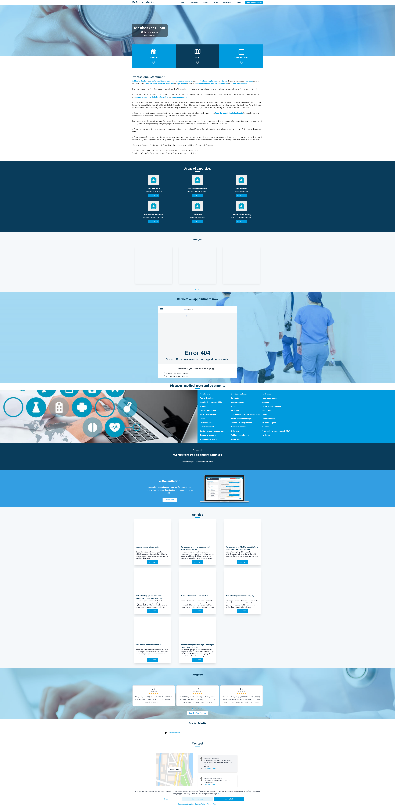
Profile (183, 2)
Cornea (264, 414)
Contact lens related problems (212, 431)
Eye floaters (266, 394)
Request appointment (254, 2)
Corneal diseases (268, 419)
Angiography (266, 410)
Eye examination (206, 423)
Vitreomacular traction (209, 439)
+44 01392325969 (210, 784)
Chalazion (265, 427)
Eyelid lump (235, 431)
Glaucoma (265, 402)
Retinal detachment (207, 398)
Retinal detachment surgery (241, 419)
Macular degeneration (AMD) (211, 402)
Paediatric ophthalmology (271, 406)
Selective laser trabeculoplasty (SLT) (275, 431)
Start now (170, 500)
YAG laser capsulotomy (240, 435)
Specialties (194, 2)
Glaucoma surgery (268, 423)
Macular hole (205, 394)
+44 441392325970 (210, 768)
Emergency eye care (208, 435)
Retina (202, 419)
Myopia (203, 406)
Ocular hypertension (208, 410)
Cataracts (235, 398)
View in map (174, 769)
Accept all (229, 799)
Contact (239, 2)
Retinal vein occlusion (239, 427)
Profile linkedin (174, 733)
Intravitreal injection (208, 414)
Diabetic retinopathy (269, 398)
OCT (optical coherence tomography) (245, 414)
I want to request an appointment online (197, 462)
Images (205, 2)
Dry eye (233, 406)
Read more (154, 195)
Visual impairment (207, 427)
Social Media (227, 2)
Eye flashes (265, 435)
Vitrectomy (235, 410)
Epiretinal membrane (239, 394)
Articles (215, 2)
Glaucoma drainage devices (241, 423)
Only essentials (197, 799)
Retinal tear (235, 439)
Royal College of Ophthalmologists (229, 113)
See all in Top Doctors (197, 713)
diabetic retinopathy (160, 97)
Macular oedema (237, 402)
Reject (166, 799)
